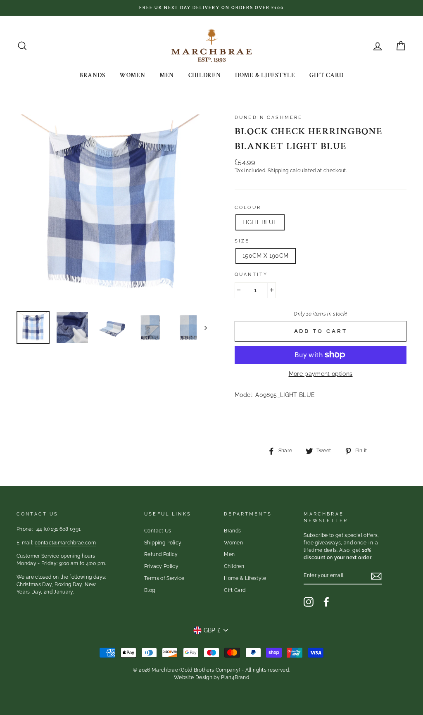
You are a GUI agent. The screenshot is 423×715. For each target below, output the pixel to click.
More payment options (321, 374)
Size (242, 240)
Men (166, 75)
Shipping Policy (162, 543)
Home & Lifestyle (265, 75)
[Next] (202, 327)
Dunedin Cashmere (268, 117)
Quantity (251, 274)
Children (204, 75)
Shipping (278, 170)
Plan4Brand (235, 677)
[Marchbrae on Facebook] (326, 602)
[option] (211, 8)
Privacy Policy (161, 566)
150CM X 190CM (265, 255)
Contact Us (157, 531)
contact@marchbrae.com (65, 543)
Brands (92, 75)
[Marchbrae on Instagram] (309, 602)
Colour (248, 207)
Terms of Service (164, 578)
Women (132, 75)
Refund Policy (161, 554)
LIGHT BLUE (260, 222)
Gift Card (326, 75)
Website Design (193, 677)
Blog (149, 590)
